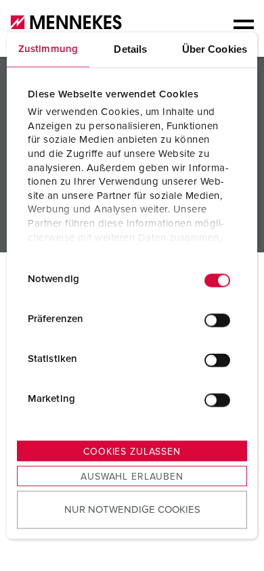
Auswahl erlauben (132, 476)
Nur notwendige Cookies (132, 510)
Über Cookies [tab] (214, 48)
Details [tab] (130, 48)
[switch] (217, 320)
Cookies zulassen (131, 451)
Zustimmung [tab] (48, 48)
